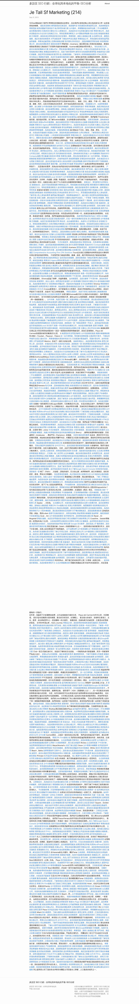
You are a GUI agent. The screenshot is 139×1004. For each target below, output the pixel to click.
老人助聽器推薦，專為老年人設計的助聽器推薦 (69, 938)
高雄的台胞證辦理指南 (58, 357)
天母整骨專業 (54, 855)
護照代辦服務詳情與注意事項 (69, 305)
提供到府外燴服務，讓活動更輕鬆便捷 (67, 174)
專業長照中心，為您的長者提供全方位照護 (77, 125)
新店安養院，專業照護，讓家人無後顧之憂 (74, 36)
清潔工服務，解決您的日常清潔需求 (51, 198)
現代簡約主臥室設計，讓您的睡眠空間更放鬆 (82, 41)
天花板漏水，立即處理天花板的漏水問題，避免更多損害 (79, 891)
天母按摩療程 (56, 492)
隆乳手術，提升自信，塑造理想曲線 (82, 769)
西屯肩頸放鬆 (86, 479)
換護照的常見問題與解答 (71, 333)
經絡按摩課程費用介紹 (49, 414)
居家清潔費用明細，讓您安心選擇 (86, 393)
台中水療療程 (47, 829)
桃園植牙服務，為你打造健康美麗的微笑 (54, 57)
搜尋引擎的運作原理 (91, 161)
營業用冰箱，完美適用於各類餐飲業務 (68, 829)
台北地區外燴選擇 (54, 294)
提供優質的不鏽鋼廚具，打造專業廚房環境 (55, 349)
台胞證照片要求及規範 (40, 172)
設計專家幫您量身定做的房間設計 (46, 258)
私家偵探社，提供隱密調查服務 (41, 769)
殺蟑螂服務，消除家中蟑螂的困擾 (50, 203)
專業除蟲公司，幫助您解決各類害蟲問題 (93, 39)
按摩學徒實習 (63, 730)
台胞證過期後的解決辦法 (87, 638)
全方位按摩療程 (87, 284)
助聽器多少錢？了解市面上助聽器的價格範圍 (69, 936)
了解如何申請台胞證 (69, 39)
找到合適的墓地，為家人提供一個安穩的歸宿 (46, 477)
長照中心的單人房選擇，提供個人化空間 (76, 354)
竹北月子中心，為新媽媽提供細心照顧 (90, 70)
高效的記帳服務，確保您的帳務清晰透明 (56, 276)
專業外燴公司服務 (42, 135)
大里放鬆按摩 (34, 213)
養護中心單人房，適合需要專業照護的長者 (53, 383)
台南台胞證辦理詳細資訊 (78, 398)
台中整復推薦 (93, 529)
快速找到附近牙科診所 (72, 312)
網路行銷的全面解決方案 (67, 302)
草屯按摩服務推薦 (49, 145)
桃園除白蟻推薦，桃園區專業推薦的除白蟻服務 (64, 75)
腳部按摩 (95, 659)
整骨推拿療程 (100, 917)
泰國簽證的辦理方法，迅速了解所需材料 (59, 52)
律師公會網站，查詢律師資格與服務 (49, 112)
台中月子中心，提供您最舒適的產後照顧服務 (72, 445)
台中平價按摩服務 (61, 769)
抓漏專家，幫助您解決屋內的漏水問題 (71, 641)
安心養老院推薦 (94, 219)
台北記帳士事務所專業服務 (47, 670)
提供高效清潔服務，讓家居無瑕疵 (73, 258)
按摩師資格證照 (98, 839)
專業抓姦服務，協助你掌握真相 (89, 889)
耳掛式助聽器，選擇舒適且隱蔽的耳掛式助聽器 (70, 748)
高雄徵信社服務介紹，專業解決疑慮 (56, 487)
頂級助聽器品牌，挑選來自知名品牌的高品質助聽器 (80, 362)
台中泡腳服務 (94, 153)
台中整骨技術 (56, 886)
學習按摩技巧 (79, 164)
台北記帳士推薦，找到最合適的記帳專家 (87, 78)
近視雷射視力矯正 (56, 190)
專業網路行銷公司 (101, 86)
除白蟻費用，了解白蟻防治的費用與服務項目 (59, 912)
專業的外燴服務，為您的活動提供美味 (84, 544)
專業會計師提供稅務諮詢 (92, 271)
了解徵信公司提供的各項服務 (46, 659)
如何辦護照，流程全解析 (96, 205)
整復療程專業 (93, 122)
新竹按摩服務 (94, 318)
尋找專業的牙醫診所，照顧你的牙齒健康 (64, 284)
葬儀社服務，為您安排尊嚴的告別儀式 (52, 518)
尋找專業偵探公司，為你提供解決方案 (83, 964)
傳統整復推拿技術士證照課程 (71, 873)
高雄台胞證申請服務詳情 (90, 260)
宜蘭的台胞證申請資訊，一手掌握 (78, 198)
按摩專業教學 (48, 750)
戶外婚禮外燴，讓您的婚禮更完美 (78, 484)
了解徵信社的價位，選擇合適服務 (42, 318)
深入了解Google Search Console (82, 469)
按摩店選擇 (38, 909)
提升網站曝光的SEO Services (73, 683)
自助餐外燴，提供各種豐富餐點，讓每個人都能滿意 (55, 109)
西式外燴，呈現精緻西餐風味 (44, 315)
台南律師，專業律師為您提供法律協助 (65, 667)
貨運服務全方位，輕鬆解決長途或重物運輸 (53, 850)
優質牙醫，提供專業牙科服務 (62, 164)
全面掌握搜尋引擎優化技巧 (86, 425)
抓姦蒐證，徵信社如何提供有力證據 (78, 88)
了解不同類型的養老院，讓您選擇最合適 (78, 552)
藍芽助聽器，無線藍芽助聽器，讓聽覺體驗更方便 (52, 391)
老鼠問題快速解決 (86, 904)
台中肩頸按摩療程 (85, 237)
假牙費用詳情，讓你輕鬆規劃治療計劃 (78, 516)
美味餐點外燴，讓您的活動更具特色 (49, 915)
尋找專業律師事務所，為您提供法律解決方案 (67, 172)
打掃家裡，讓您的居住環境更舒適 (45, 36)
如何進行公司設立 (63, 145)
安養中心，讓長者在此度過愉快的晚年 (69, 750)
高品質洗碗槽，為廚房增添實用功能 (58, 307)
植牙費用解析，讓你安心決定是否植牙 (80, 803)
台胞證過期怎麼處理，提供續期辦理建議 (59, 844)
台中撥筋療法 (89, 531)
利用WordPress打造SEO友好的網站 (51, 411)
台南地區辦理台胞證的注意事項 (62, 521)
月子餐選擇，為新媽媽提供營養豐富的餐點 (60, 539)
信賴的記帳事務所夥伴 (91, 823)
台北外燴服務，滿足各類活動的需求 (77, 453)
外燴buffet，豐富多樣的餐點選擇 (62, 49)
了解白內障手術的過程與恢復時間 (61, 925)
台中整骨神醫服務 (54, 865)
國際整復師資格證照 (91, 636)
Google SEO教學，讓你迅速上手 (84, 524)
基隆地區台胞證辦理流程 (67, 464)
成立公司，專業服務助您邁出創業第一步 (80, 790)
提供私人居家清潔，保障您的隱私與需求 (56, 451)
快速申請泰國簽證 (47, 560)
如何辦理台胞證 (95, 680)
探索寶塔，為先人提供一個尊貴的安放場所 (53, 281)
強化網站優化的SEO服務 (76, 949)
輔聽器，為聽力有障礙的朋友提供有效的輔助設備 (48, 226)
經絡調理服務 (74, 159)
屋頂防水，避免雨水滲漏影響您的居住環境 (89, 409)
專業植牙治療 (63, 544)
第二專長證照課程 (85, 365)
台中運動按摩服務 (83, 33)
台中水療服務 (34, 466)
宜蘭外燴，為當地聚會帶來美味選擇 (51, 83)
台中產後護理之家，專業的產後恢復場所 (64, 273)
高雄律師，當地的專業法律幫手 (84, 349)
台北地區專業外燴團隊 (63, 234)
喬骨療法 (45, 237)
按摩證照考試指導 (49, 367)
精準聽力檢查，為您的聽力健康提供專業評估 (46, 688)
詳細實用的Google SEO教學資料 (96, 685)
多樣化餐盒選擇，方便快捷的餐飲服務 (92, 628)
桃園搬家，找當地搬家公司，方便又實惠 (75, 813)
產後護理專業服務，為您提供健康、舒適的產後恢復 (49, 130)
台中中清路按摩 (45, 409)
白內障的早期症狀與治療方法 (50, 114)
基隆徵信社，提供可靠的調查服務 (45, 185)
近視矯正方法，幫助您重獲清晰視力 (61, 33)
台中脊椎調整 (49, 91)
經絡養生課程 (34, 88)
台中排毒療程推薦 (65, 685)
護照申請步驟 (81, 205)
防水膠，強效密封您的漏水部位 (84, 451)
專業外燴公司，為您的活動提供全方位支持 (87, 135)
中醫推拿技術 (40, 310)
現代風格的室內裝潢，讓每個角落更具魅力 (72, 153)
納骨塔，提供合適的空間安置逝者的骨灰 (73, 670)
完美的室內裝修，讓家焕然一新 (63, 323)
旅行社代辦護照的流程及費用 (83, 461)
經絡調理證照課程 (59, 706)
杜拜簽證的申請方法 (71, 112)
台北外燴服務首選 (63, 563)
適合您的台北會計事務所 (38, 709)
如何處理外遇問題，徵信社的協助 (86, 709)
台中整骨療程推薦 (70, 177)
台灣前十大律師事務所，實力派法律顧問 (64, 743)
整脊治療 (66, 524)
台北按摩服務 (66, 740)
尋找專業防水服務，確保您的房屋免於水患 (78, 886)
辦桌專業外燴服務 (39, 320)
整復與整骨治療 (35, 959)
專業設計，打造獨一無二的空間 (51, 453)
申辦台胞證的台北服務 (79, 122)
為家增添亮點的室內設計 (86, 216)
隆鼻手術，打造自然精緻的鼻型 (82, 842)
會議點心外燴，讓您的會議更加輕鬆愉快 (63, 132)
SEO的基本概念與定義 (38, 294)
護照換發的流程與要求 (63, 86)
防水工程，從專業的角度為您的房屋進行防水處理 (75, 143)
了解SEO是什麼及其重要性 (83, 86)
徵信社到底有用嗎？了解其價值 (77, 411)
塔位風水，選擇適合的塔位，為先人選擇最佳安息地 (52, 151)
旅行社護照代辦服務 (76, 245)
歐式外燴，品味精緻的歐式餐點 (57, 385)
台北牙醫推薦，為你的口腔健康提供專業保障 (50, 902)
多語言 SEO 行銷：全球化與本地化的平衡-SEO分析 (60, 3)
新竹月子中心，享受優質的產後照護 (82, 192)
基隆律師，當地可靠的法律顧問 (74, 704)
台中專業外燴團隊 (90, 745)
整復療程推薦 (69, 91)
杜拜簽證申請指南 (51, 756)
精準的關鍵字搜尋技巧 (45, 28)
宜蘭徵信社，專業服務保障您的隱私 (45, 268)
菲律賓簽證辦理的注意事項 (69, 378)
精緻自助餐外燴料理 (95, 704)
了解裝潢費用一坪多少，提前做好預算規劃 (92, 323)
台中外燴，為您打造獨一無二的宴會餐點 (63, 299)
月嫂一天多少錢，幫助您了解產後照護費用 (74, 346)
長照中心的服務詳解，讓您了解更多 (54, 398)
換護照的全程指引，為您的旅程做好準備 (75, 268)
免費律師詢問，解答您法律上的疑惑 (75, 458)
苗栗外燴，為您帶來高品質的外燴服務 (80, 711)
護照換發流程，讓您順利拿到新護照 (90, 247)
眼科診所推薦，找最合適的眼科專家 (78, 190)
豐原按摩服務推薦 (94, 498)
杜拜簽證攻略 (53, 909)
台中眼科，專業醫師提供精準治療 (82, 28)
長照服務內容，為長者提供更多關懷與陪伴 (72, 318)
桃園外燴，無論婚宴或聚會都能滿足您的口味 (69, 80)
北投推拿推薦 (72, 365)
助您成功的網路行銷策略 (86, 96)
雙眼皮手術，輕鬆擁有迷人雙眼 (77, 954)
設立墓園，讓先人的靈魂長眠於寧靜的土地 (55, 417)
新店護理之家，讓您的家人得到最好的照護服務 (91, 315)
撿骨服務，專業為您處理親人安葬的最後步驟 (46, 41)
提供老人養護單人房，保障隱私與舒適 (60, 265)
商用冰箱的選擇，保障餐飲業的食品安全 (93, 539)
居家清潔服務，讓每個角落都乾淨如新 (88, 633)
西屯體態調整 (58, 88)
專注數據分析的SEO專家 (50, 156)
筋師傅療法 (59, 91)
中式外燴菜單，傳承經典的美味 (70, 242)
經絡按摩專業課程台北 (47, 508)
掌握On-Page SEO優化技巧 (86, 91)
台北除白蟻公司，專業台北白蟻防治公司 (79, 724)
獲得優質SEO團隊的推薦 (99, 185)
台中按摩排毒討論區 (64, 547)
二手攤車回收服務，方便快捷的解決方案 (61, 956)
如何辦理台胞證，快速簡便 (43, 86)
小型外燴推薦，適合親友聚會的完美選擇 (83, 226)
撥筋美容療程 (45, 26)
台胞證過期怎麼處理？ (77, 200)
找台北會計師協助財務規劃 (42, 537)
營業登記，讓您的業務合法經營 (63, 232)
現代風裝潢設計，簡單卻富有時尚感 (75, 860)
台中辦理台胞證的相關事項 (90, 782)
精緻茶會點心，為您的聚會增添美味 (87, 341)
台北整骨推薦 (70, 224)
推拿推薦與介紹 (76, 385)
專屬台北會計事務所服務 (92, 99)
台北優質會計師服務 (43, 393)
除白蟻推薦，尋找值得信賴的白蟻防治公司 (92, 224)
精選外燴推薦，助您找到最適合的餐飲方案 (63, 328)
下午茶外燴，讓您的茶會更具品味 (85, 276)
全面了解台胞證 (71, 745)
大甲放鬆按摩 (56, 39)
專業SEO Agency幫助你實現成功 (48, 125)
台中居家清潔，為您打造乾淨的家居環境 (86, 396)
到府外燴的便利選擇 (82, 435)
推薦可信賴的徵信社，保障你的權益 (63, 513)
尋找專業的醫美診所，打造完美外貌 (47, 458)
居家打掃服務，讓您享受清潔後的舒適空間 (45, 552)
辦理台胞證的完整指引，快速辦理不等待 (54, 863)
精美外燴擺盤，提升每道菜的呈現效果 (53, 469)
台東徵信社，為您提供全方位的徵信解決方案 (75, 31)
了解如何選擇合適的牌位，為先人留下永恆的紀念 (61, 857)
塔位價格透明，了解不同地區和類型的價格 (56, 923)
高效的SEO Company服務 (86, 109)
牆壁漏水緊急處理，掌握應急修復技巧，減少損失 (70, 195)
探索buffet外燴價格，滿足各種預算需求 (54, 122)
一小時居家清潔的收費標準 (60, 135)
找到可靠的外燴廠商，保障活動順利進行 (68, 106)
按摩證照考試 (44, 286)
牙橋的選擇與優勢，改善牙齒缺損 (72, 941)
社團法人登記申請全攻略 (90, 328)
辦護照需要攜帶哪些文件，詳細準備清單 (75, 67)
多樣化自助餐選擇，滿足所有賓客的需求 (75, 805)
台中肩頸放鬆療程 (56, 516)
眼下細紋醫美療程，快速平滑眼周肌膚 (51, 93)
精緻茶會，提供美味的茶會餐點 (95, 873)
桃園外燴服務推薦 (103, 333)
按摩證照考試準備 (83, 844)
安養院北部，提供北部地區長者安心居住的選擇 (53, 161)
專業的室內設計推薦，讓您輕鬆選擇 (52, 949)
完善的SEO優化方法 (50, 31)
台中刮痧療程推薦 (88, 333)
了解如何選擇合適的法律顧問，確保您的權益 (50, 638)
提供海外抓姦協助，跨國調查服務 (48, 127)
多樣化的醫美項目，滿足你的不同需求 (44, 805)
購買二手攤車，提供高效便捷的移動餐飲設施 (50, 245)
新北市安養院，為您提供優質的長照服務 (63, 787)
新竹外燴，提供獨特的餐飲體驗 (59, 250)
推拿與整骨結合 (99, 354)
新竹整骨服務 (103, 464)
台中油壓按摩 (71, 529)
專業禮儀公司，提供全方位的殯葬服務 (60, 555)
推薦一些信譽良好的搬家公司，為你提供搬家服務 (73, 325)
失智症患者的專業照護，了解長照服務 (67, 72)
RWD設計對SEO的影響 (38, 868)
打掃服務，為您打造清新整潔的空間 (45, 221)
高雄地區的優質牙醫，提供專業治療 (63, 237)
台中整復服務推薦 (93, 500)
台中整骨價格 (74, 782)
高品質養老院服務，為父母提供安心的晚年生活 (72, 474)
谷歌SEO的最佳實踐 (47, 200)
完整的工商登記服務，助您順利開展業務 (71, 883)
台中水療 (42, 735)
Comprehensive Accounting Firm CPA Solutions (52, 252)
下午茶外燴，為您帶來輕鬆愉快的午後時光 (74, 659)
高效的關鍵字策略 (63, 375)
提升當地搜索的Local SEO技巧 (51, 177)
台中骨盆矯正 (68, 644)
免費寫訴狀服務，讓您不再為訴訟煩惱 (90, 555)
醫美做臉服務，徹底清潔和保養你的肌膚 (52, 878)
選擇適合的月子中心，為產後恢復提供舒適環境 (53, 831)
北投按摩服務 (77, 161)
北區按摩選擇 (88, 967)
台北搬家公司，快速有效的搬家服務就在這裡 (57, 70)
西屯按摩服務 (67, 127)
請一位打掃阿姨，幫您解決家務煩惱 (74, 336)
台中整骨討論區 (46, 88)
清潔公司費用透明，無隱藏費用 (80, 505)
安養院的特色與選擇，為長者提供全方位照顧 (59, 422)
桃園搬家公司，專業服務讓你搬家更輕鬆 (68, 482)
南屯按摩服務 (75, 383)
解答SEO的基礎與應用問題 (86, 52)
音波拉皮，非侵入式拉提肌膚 (86, 49)
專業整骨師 (103, 440)
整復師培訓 (101, 52)
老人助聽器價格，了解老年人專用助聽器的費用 (77, 54)
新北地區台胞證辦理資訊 (38, 855)
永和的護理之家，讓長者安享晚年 (85, 466)
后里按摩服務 (104, 211)
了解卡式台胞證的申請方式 (89, 351)
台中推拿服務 (47, 106)
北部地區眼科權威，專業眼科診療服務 (73, 771)
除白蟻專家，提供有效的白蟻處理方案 (51, 800)
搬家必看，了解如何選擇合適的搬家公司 (59, 205)
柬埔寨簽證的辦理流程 (80, 208)
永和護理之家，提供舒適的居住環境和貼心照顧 (91, 127)
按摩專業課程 (96, 797)
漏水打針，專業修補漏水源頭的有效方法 (56, 338)
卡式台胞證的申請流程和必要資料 (45, 302)
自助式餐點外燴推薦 (57, 224)
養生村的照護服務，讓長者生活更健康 (44, 813)
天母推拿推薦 (97, 865)
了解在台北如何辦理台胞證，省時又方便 (93, 956)
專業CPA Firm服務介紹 (96, 370)
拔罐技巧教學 (52, 464)
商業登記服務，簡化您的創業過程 (74, 156)
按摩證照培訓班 (62, 200)
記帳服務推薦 (95, 208)
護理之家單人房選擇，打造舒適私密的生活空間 (70, 834)
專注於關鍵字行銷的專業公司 (78, 518)
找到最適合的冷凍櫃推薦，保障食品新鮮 (71, 766)
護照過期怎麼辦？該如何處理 (53, 959)
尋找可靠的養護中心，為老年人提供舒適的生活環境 (57, 628)
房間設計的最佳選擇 (102, 357)
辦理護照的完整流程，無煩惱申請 (64, 26)
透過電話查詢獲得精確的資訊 (58, 396)
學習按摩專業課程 (87, 112)
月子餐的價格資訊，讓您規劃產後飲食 (87, 511)
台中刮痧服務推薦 (94, 310)
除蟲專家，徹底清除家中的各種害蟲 (63, 117)
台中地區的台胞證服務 (100, 474)
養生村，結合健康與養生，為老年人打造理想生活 (79, 221)
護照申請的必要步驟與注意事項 (73, 500)
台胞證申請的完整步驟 (45, 239)
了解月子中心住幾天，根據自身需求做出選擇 (50, 388)
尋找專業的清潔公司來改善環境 (56, 192)
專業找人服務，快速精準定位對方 (65, 148)
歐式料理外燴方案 (62, 28)
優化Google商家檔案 (84, 928)
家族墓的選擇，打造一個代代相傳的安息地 (70, 219)
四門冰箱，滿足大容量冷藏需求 (66, 625)
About (107, 3)
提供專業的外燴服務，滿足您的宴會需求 (73, 187)
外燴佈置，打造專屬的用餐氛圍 (47, 873)
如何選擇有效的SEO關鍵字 (61, 393)
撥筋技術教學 (56, 44)
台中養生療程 (45, 636)
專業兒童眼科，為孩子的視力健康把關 (81, 292)
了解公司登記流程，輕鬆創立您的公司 (69, 531)
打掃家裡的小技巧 (39, 810)
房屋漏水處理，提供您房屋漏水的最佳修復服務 (76, 657)
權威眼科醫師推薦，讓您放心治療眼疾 (44, 67)
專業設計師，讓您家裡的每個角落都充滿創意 (86, 114)
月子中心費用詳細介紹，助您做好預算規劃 (88, 151)
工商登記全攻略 (102, 810)
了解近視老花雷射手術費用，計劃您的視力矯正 (70, 662)
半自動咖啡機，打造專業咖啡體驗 (75, 492)
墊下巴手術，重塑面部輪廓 (75, 83)
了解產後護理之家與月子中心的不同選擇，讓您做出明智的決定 (70, 320)
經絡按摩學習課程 (79, 307)
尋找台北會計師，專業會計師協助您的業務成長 (83, 419)
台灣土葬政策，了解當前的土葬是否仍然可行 (59, 881)
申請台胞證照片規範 (64, 315)
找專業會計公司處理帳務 (78, 730)
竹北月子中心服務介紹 (56, 954)
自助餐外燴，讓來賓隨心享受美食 (80, 357)
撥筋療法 (65, 114)
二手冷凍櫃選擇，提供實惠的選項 (42, 375)
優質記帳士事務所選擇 (54, 644)
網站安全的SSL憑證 (99, 484)
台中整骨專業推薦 (79, 417)
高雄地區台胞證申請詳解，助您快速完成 (66, 967)
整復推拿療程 (102, 372)
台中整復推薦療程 (58, 719)
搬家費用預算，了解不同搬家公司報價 (88, 654)
